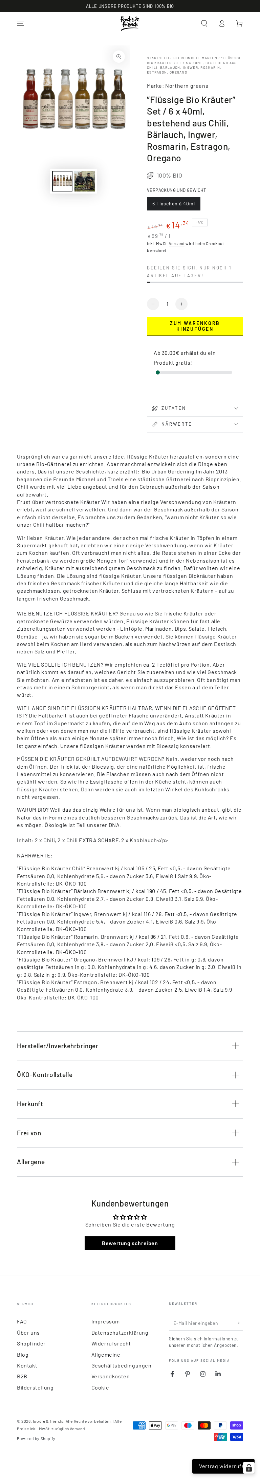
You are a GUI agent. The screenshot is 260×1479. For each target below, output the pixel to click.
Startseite (158, 58)
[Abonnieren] (239, 1322)
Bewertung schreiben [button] (130, 1243)
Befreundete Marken (195, 58)
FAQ (22, 1321)
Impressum (105, 1321)
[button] (204, 23)
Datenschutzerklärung (120, 1332)
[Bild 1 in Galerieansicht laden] (62, 181)
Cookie (100, 1387)
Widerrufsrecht (111, 1343)
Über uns (28, 1332)
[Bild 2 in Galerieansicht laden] (84, 181)
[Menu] (20, 23)
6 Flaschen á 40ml (173, 205)
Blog (22, 1354)
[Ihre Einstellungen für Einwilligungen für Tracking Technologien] (249, 1468)
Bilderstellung (35, 1387)
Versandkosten (110, 1376)
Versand (177, 243)
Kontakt (27, 1365)
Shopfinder (31, 1343)
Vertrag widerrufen (223, 1466)
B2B (22, 1376)
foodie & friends (48, 1421)
